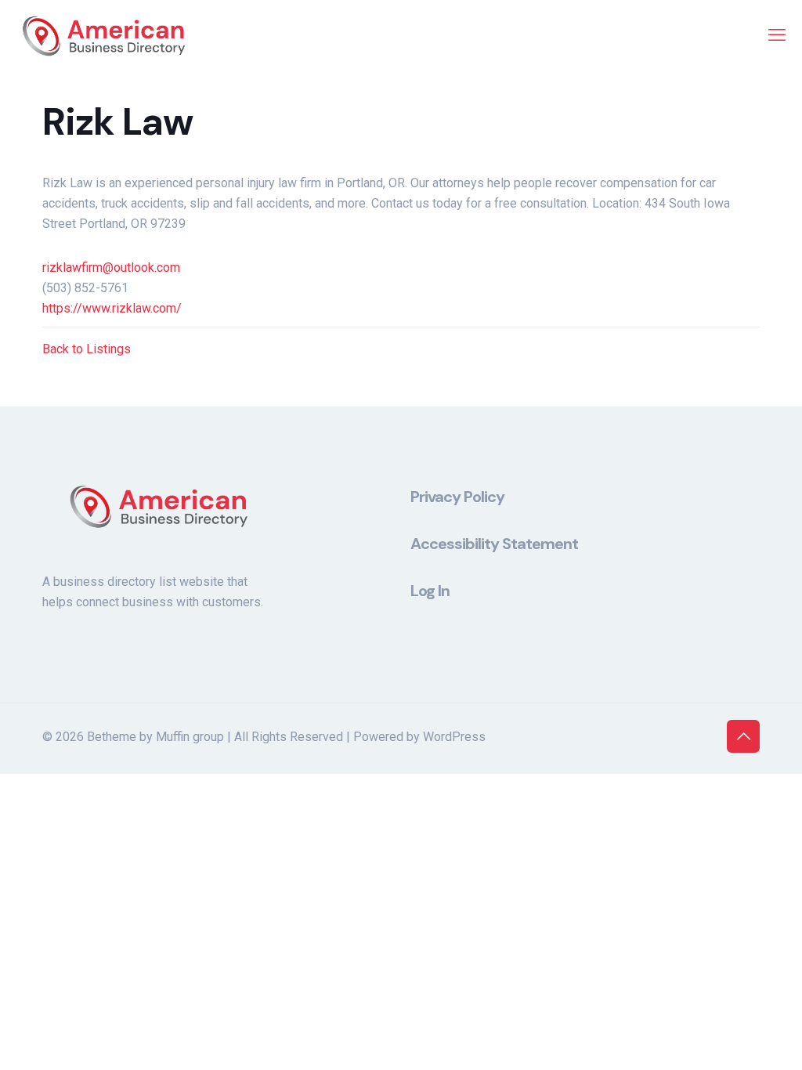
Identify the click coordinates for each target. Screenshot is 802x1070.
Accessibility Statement (494, 543)
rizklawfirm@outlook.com (111, 267)
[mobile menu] (777, 35)
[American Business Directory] (104, 35)
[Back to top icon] (743, 736)
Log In (430, 590)
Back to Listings (86, 349)
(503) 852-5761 (85, 287)
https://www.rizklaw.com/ (112, 308)
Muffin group (190, 736)
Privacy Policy (457, 496)
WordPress (454, 736)
